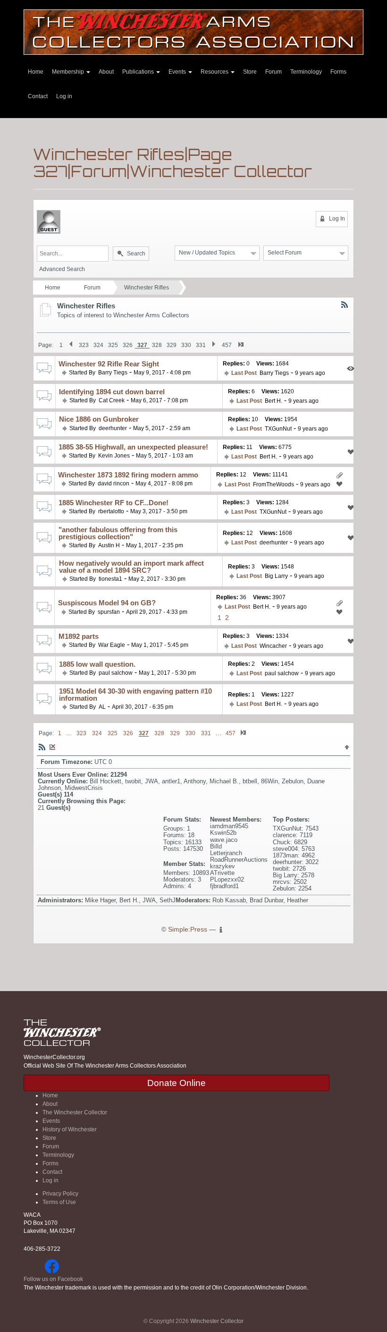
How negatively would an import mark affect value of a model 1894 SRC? (131, 567)
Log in (64, 96)
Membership (68, 71)
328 (157, 345)
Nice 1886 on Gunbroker (99, 419)
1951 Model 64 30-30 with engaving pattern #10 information (135, 694)
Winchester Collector (217, 1321)
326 (128, 345)
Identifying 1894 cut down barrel (112, 391)
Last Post (244, 373)
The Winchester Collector (74, 1112)
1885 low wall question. (97, 664)
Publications (138, 71)
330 (186, 345)
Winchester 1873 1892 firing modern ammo (128, 474)
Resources (215, 71)
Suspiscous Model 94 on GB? (107, 602)
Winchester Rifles (146, 287)
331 (201, 345)
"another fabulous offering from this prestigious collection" (118, 533)
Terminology (306, 71)
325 (113, 345)
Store (250, 71)
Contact (38, 96)
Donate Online (176, 1083)
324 (98, 345)
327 (142, 345)
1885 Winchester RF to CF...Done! (113, 502)
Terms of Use (59, 1202)
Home (35, 71)
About (106, 71)
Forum (273, 71)
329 (172, 345)
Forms (338, 71)
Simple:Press (187, 929)
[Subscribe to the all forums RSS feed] (42, 746)
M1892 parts (79, 636)
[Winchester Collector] (193, 31)
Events (177, 71)
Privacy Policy (60, 1193)
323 (84, 345)
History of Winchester (69, 1129)
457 (227, 345)
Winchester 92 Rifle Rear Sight (109, 363)
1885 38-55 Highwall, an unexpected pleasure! (133, 446)
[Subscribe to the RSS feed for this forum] (344, 304)
